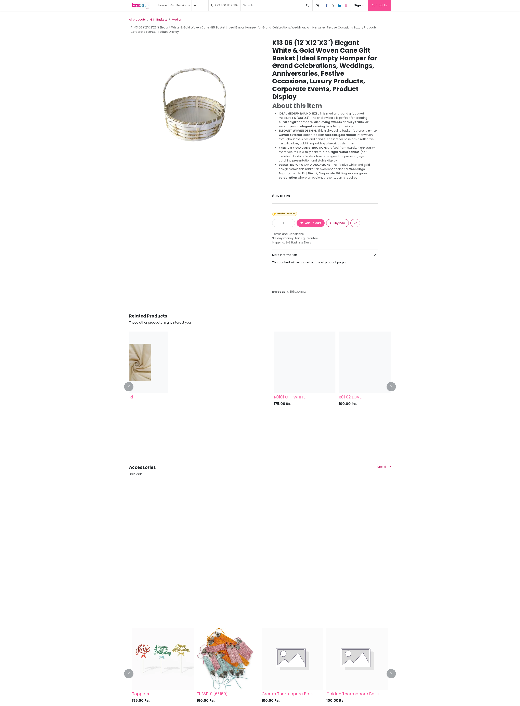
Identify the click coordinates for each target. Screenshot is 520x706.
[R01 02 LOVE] (227, 362)
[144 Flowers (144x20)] (296, 659)
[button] (131, 386)
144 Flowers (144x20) (285, 693)
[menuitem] (163, 5)
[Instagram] (346, 5)
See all (382, 467)
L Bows (142, 693)
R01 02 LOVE (208, 397)
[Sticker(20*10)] (231, 659)
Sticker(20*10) (214, 693)
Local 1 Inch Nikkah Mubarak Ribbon (290, 399)
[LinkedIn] (339, 5)
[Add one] (291, 223)
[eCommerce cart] (317, 5)
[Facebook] (326, 5)
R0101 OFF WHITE (148, 397)
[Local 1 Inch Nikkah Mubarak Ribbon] (292, 362)
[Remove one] (276, 223)
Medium (177, 19)
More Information (284, 255)
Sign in (359, 5)
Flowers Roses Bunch (351, 693)
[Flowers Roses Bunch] (361, 659)
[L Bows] (166, 659)
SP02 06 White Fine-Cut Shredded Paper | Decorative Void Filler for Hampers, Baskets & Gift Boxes (356, 404)
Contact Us (380, 5)
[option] (260, 386)
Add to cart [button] (312, 223)
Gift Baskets (158, 19)
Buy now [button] (339, 223)
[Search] (307, 5)
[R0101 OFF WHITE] (163, 362)
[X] (333, 5)
